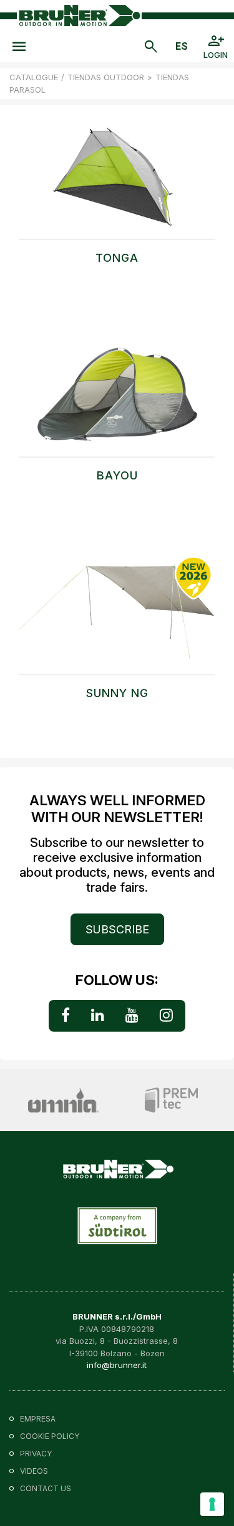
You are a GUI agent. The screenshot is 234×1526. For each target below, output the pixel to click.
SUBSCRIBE (117, 929)
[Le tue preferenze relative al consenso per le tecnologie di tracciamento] (212, 1504)
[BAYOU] (117, 400)
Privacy (36, 1453)
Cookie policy (49, 1436)
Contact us (45, 1488)
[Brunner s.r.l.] (79, 15)
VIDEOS (34, 1471)
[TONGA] (117, 183)
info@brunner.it (117, 1365)
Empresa (38, 1418)
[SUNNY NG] (117, 618)
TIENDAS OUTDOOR (105, 77)
